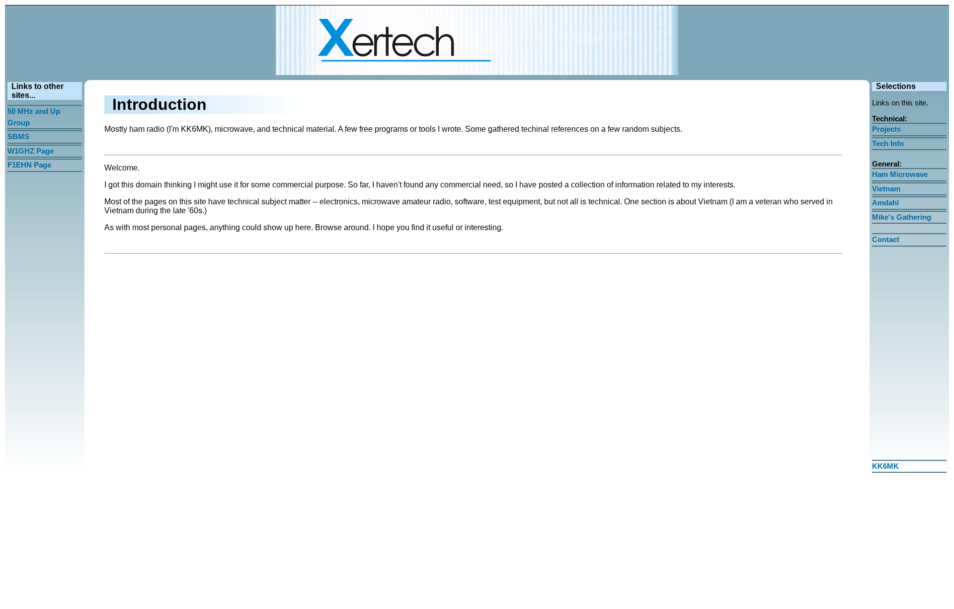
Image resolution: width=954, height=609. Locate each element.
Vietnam (886, 188)
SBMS (18, 136)
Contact (885, 239)
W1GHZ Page (30, 151)
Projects (886, 129)
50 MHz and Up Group (33, 117)
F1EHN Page (29, 165)
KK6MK (885, 466)
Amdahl (885, 202)
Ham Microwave (900, 174)
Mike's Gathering (901, 217)
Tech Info (888, 143)
